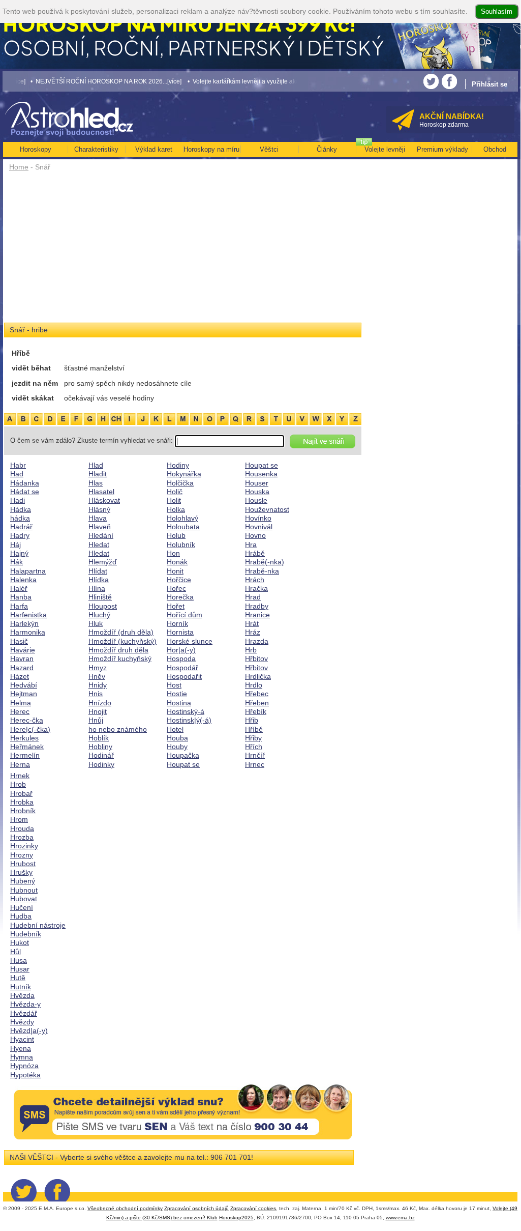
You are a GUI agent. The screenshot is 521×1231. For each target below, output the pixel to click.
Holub (176, 535)
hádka (20, 518)
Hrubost (23, 864)
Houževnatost (267, 509)
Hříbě (254, 729)
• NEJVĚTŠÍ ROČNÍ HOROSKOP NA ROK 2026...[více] (91, 81)
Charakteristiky (96, 149)
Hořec (176, 588)
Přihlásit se (489, 84)
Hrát (252, 623)
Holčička (180, 483)
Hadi (17, 500)
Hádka (20, 509)
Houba (177, 738)
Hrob (18, 784)
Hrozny (21, 855)
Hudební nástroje (38, 925)
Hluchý (99, 615)
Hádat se (24, 492)
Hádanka (24, 483)
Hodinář (101, 755)
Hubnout (24, 890)
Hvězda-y (25, 1004)
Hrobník (23, 811)
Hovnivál (258, 527)
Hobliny (100, 746)
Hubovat (23, 899)
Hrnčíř (255, 755)
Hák (16, 562)
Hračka (256, 588)
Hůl (15, 952)
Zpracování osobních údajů (196, 1208)
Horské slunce (189, 641)
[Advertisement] (182, 250)
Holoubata (183, 527)
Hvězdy (22, 1022)
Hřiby (253, 738)
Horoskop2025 (236, 1217)
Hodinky (101, 764)
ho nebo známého (117, 729)
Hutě (17, 978)
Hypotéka (25, 1075)
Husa (18, 960)
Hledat (98, 544)
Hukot (19, 942)
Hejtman (23, 694)
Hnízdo (99, 703)
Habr (18, 465)
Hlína (96, 588)
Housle (256, 500)
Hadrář (21, 527)
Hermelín (25, 755)
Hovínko (258, 518)
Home (18, 167)
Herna (20, 764)
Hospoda (181, 658)
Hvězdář (23, 1013)
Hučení (21, 907)
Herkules (24, 738)
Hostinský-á (185, 711)
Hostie (177, 694)
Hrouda (22, 828)
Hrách (254, 580)
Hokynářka (184, 474)
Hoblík (98, 738)
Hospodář (182, 668)
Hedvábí (23, 685)
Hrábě (255, 553)
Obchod (494, 149)
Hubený (22, 881)
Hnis (95, 694)
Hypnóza (24, 1066)
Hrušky (21, 872)
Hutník (20, 987)
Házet (19, 676)
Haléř (18, 588)
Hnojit (97, 711)
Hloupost (102, 606)
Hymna (21, 1057)
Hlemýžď (102, 562)
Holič (174, 492)
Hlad (95, 465)
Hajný (19, 553)
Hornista (180, 632)
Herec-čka (26, 720)
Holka (176, 509)
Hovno (255, 535)
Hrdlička (258, 676)
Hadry (19, 535)
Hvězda (22, 995)
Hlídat (97, 571)
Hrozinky (24, 846)
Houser (256, 483)
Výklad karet (153, 149)
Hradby (256, 606)
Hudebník (25, 934)
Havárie (22, 650)
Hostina (179, 703)
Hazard (22, 668)
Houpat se (183, 764)
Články (327, 149)
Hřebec (256, 694)
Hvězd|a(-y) (29, 1030)
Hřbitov (256, 658)
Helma (20, 703)
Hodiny (178, 465)
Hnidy (97, 685)
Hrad (253, 597)
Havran (22, 658)
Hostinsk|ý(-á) (189, 720)
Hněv (96, 676)
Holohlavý (182, 518)
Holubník (181, 544)
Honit (175, 571)
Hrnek (19, 775)
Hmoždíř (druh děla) (121, 632)
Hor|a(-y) (181, 650)
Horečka (180, 597)
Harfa (19, 606)
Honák (177, 562)
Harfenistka (28, 615)
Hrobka (22, 802)
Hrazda (256, 641)
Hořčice (179, 580)
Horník (177, 623)
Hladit (97, 474)
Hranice (257, 615)
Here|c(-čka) (30, 729)
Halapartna (28, 571)
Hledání (100, 535)
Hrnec (254, 764)
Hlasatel (101, 492)
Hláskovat (104, 500)
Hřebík (255, 711)
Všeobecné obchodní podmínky (125, 1208)
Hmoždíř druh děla (118, 650)
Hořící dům (184, 615)
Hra (251, 544)
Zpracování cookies (253, 1208)
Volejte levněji (384, 149)
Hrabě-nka (262, 571)
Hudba (21, 916)
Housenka (261, 474)
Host (174, 685)
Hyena (20, 1048)
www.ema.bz (400, 1217)
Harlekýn (24, 623)
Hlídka (98, 580)
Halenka (23, 580)
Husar (19, 969)
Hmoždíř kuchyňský (119, 658)
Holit (174, 500)
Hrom (19, 819)
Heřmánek (27, 746)
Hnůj (95, 720)
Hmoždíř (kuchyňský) (122, 641)
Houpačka (183, 755)
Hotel (175, 729)
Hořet (176, 606)
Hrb (251, 650)
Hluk (95, 623)
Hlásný (99, 509)
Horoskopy (35, 149)
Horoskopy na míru (211, 149)
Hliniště (100, 597)
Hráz (252, 632)
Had (16, 474)
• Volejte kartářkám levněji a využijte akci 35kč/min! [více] (251, 81)
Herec (19, 711)
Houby (177, 746)
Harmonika (27, 632)
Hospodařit (184, 676)
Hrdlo (253, 685)
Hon (173, 553)
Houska (257, 492)
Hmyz (97, 668)
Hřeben (257, 703)
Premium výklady (442, 149)
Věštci (269, 149)
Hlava (97, 518)
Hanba (21, 597)
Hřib (251, 720)
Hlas (95, 483)
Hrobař (21, 793)
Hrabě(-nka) (264, 562)
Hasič (19, 641)
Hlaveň (99, 527)
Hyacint (22, 1039)
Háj (15, 544)
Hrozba (22, 837)
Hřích (253, 746)
